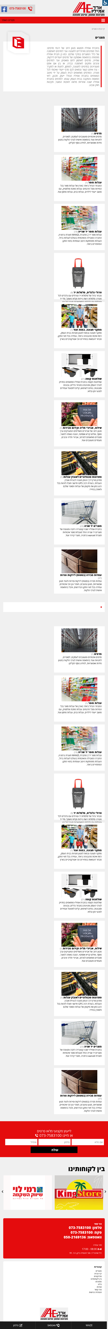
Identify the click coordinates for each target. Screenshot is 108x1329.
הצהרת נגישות (95, 1292)
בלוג (100, 1284)
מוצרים (94, 29)
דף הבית (102, 29)
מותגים (98, 1281)
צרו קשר (98, 1289)
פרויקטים (98, 1276)
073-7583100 (17, 8)
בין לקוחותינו (96, 1279)
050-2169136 (75, 1237)
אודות (99, 1287)
